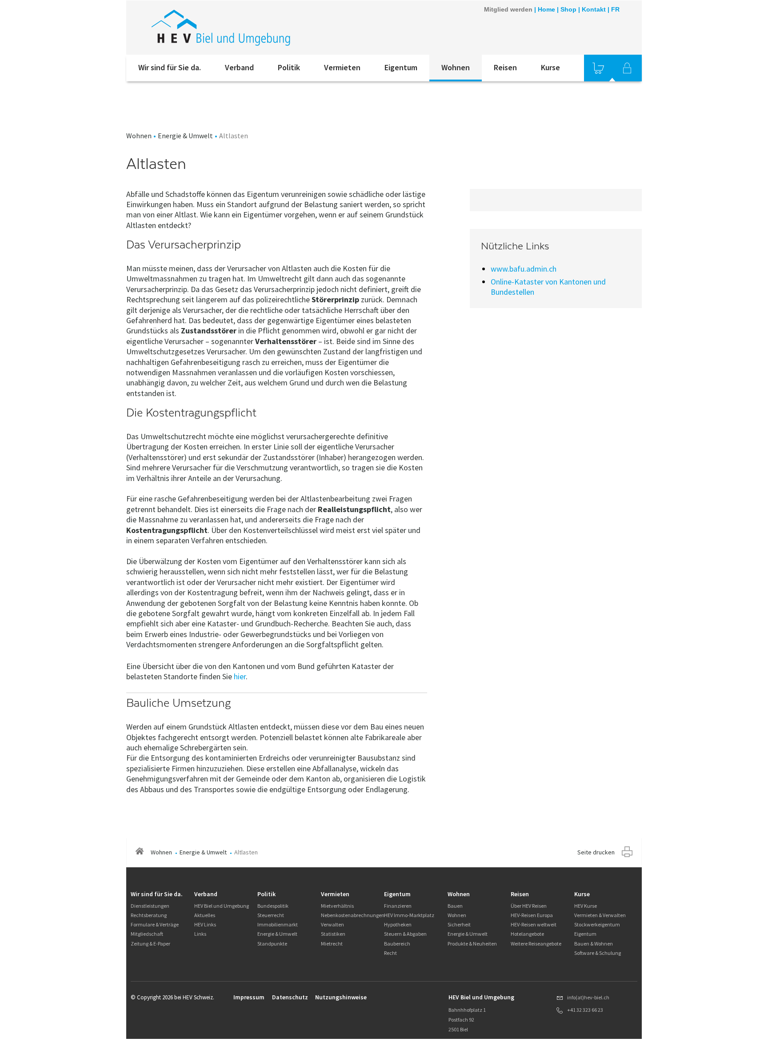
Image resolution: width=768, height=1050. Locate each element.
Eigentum (400, 67)
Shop (568, 9)
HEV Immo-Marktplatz (409, 915)
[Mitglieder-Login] (627, 68)
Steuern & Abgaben (405, 933)
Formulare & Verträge (155, 924)
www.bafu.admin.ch (523, 269)
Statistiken (333, 933)
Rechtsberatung (149, 915)
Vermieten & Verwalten (600, 915)
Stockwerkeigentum (597, 924)
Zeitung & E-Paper (150, 943)
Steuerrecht (270, 915)
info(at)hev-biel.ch (588, 997)
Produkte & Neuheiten (472, 943)
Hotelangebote (527, 933)
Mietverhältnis (337, 905)
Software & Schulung (597, 953)
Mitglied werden (508, 9)
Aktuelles (204, 915)
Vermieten (342, 67)
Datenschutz (290, 997)
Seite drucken (596, 852)
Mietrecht (332, 943)
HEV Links (205, 924)
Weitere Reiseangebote (536, 943)
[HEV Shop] (598, 68)
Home (546, 9)
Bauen (455, 905)
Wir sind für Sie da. (169, 67)
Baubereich (397, 943)
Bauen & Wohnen (593, 943)
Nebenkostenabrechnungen (352, 915)
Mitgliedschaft (147, 933)
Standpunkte (272, 943)
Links (200, 933)
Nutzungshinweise (341, 997)
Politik (289, 67)
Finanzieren (398, 905)
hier (240, 676)
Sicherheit (459, 924)
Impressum (248, 997)
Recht (390, 953)
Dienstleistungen (150, 905)
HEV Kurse (585, 905)
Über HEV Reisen (529, 905)
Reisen (505, 67)
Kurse (550, 67)
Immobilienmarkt (277, 924)
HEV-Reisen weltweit (533, 924)
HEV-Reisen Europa (532, 915)
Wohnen (455, 67)
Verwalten (332, 924)
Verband (239, 67)
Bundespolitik (272, 905)
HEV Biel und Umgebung (221, 905)
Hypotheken (398, 924)
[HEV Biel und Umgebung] (245, 27)
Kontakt (594, 9)
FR (615, 9)
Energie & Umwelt (185, 135)
